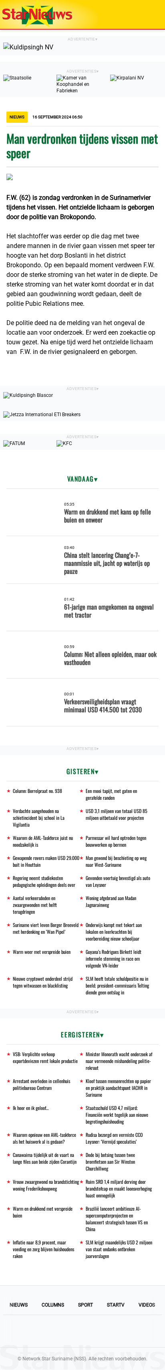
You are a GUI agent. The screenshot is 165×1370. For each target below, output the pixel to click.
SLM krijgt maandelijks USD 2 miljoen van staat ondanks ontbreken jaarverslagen (119, 1249)
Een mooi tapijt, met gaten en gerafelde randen (111, 794)
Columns (53, 1305)
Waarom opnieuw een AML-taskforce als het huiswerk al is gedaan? (44, 1138)
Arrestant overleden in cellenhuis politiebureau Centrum (41, 1084)
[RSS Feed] (137, 1331)
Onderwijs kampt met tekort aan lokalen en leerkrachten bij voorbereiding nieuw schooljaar (114, 931)
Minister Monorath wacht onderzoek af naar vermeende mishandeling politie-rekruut (119, 1061)
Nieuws (19, 1305)
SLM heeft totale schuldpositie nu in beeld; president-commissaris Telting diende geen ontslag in (117, 985)
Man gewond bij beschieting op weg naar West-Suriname (116, 861)
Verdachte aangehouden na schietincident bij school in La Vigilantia (38, 817)
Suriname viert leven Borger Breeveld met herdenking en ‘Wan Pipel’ (45, 928)
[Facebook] (28, 1331)
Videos (147, 1305)
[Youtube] (55, 1331)
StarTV (116, 1305)
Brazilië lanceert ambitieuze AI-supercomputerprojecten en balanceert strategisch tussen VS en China (117, 1218)
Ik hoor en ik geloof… (31, 1107)
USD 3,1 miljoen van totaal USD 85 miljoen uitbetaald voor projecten (116, 814)
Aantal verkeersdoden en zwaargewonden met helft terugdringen (35, 904)
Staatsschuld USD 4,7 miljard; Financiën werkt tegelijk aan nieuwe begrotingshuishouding (117, 1114)
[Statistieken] (160, 1364)
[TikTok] (109, 1331)
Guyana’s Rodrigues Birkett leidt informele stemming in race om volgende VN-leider (113, 958)
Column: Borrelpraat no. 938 (37, 790)
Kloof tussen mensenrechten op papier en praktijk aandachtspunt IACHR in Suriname (118, 1087)
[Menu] (150, 14)
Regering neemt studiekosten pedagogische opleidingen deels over (44, 881)
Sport (85, 1305)
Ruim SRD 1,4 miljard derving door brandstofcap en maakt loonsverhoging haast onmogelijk (119, 1188)
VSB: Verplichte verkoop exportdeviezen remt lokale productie (45, 1057)
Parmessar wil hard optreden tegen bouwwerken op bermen (116, 841)
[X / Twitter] (82, 1331)
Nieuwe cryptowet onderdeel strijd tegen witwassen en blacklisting (42, 982)
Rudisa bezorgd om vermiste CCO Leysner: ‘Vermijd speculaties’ (114, 1138)
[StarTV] (140, 15)
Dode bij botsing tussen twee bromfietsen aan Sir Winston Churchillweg (110, 1161)
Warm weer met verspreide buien (41, 951)
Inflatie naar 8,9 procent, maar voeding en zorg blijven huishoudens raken (43, 1249)
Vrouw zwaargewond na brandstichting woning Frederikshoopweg (46, 1185)
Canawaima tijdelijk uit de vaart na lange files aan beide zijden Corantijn (44, 1158)
